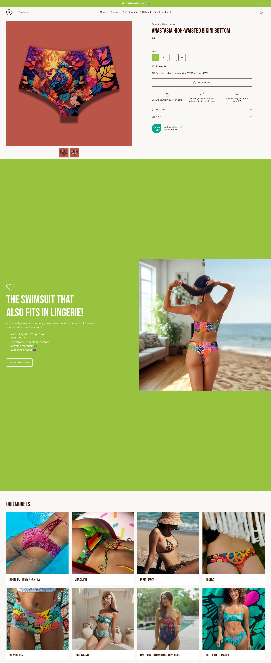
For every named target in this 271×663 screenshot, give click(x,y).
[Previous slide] (9, 83)
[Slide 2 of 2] (74, 152)
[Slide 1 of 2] (63, 152)
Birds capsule (168, 24)
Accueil (155, 24)
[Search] (247, 12)
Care (158, 117)
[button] (202, 66)
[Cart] (261, 12)
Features (160, 110)
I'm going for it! (19, 362)
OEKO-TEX (176, 127)
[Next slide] (128, 83)
